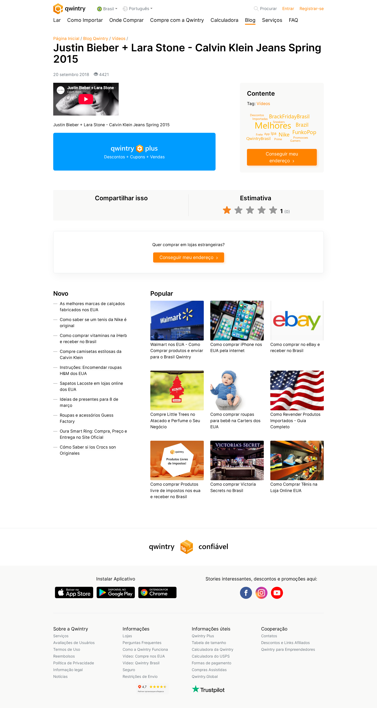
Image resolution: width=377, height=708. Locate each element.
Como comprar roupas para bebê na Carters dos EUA (235, 420)
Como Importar (85, 20)
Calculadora (224, 20)
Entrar (288, 8)
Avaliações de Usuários (74, 642)
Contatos (269, 636)
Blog (250, 20)
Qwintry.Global (205, 676)
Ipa (273, 133)
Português (139, 8)
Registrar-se (312, 8)
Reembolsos (64, 656)
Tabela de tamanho (209, 642)
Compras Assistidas (209, 669)
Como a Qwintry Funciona (145, 649)
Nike (284, 134)
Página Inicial (66, 38)
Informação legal (68, 669)
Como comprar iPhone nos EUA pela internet (236, 347)
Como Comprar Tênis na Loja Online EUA (293, 487)
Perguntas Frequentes (142, 642)
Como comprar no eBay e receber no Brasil (295, 347)
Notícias (60, 676)
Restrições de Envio (140, 676)
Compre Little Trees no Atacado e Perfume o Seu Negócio (175, 420)
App (267, 134)
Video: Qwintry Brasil (141, 663)
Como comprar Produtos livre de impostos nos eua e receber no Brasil (175, 490)
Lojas (127, 636)
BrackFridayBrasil (289, 116)
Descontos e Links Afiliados (285, 642)
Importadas (260, 119)
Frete (259, 134)
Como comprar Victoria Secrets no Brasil (233, 487)
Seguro (129, 669)
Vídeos (118, 38)
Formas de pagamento (211, 663)
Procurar (268, 8)
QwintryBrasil (258, 138)
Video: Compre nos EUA (144, 656)
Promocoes (300, 137)
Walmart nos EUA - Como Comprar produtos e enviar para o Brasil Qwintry (176, 350)
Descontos (257, 115)
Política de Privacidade (73, 663)
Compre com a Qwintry (177, 20)
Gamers (295, 140)
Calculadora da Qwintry (212, 649)
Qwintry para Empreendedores (288, 649)
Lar (57, 20)
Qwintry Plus (203, 636)
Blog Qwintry (95, 38)
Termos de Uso (66, 649)
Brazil (302, 124)
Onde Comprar (126, 20)
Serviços (272, 20)
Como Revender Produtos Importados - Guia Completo (295, 420)
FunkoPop (304, 131)
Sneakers (279, 122)
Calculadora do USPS (211, 656)
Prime (278, 139)
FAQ (293, 20)
